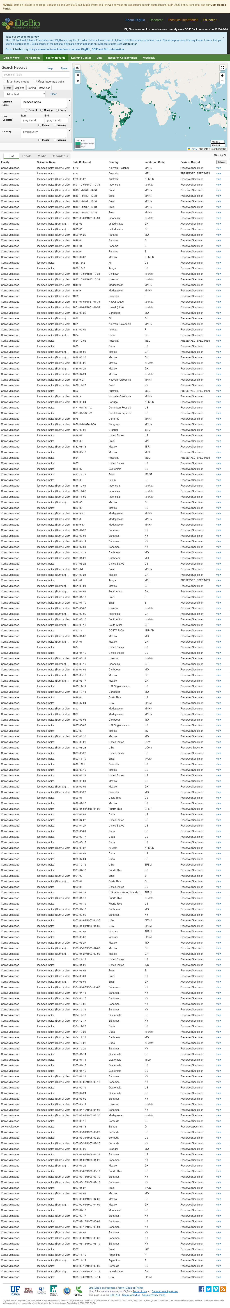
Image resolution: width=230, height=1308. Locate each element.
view (218, 168)
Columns (222, 162)
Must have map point (51, 81)
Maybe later (130, 43)
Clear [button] (53, 94)
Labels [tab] (26, 156)
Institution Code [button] (155, 162)
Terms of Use (140, 1291)
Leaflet (193, 148)
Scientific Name (7, 103)
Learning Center (81, 57)
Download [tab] (44, 88)
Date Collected (8, 118)
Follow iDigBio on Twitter (130, 1287)
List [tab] (11, 156)
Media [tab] (42, 156)
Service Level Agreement (165, 1291)
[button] (69, 100)
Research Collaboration (122, 57)
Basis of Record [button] (190, 162)
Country (7, 131)
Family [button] (5, 162)
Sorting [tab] (32, 88)
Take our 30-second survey (22, 36)
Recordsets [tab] (60, 156)
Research (156, 19)
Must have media (18, 81)
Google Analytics (131, 1294)
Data (99, 57)
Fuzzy (63, 110)
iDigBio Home (11, 57)
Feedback (149, 57)
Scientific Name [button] (46, 162)
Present (33, 110)
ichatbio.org (20, 49)
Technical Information (183, 19)
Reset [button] (64, 68)
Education (210, 19)
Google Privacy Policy (153, 1294)
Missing (48, 110)
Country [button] (114, 162)
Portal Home (32, 57)
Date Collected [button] (82, 162)
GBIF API (115, 1294)
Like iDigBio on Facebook (102, 1287)
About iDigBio (135, 19)
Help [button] (50, 68)
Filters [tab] (7, 88)
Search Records (55, 57)
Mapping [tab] (19, 88)
